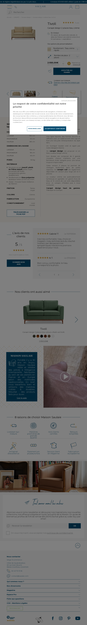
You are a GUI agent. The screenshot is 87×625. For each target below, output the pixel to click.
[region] (43, 116)
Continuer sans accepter (68, 100)
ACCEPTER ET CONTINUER (55, 129)
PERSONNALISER (34, 129)
